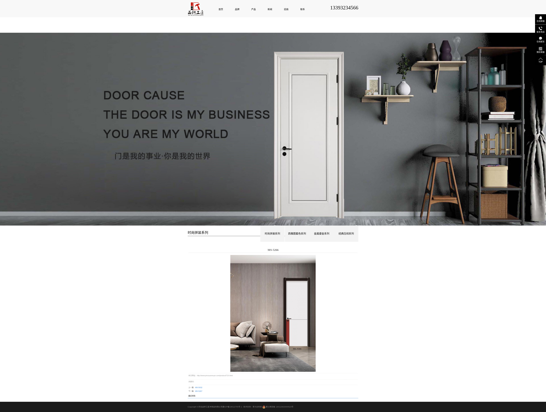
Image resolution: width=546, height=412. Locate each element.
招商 (286, 9)
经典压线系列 (346, 233)
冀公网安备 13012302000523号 (279, 407)
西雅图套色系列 (297, 233)
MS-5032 (198, 388)
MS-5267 (198, 391)
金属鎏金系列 (321, 233)
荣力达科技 (257, 407)
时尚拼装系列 (272, 233)
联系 (302, 9)
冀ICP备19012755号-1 (232, 407)
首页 (221, 9)
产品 (253, 9)
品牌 (237, 9)
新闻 (270, 9)
